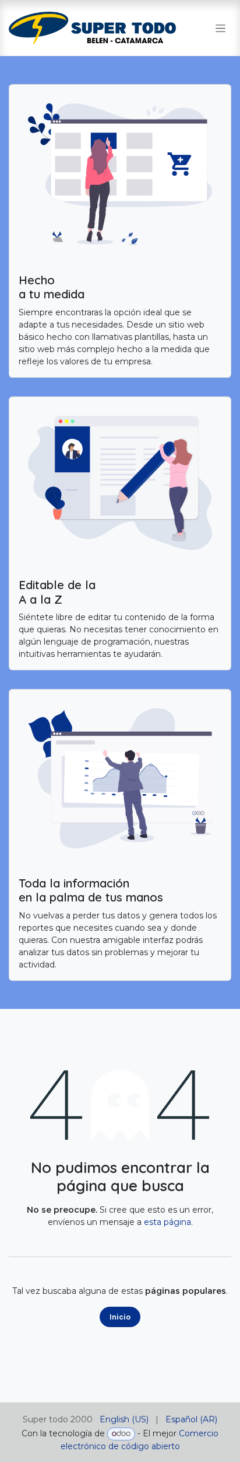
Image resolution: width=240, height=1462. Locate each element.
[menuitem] (124, 1420)
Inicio (120, 1317)
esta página (167, 1222)
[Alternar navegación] (220, 28)
